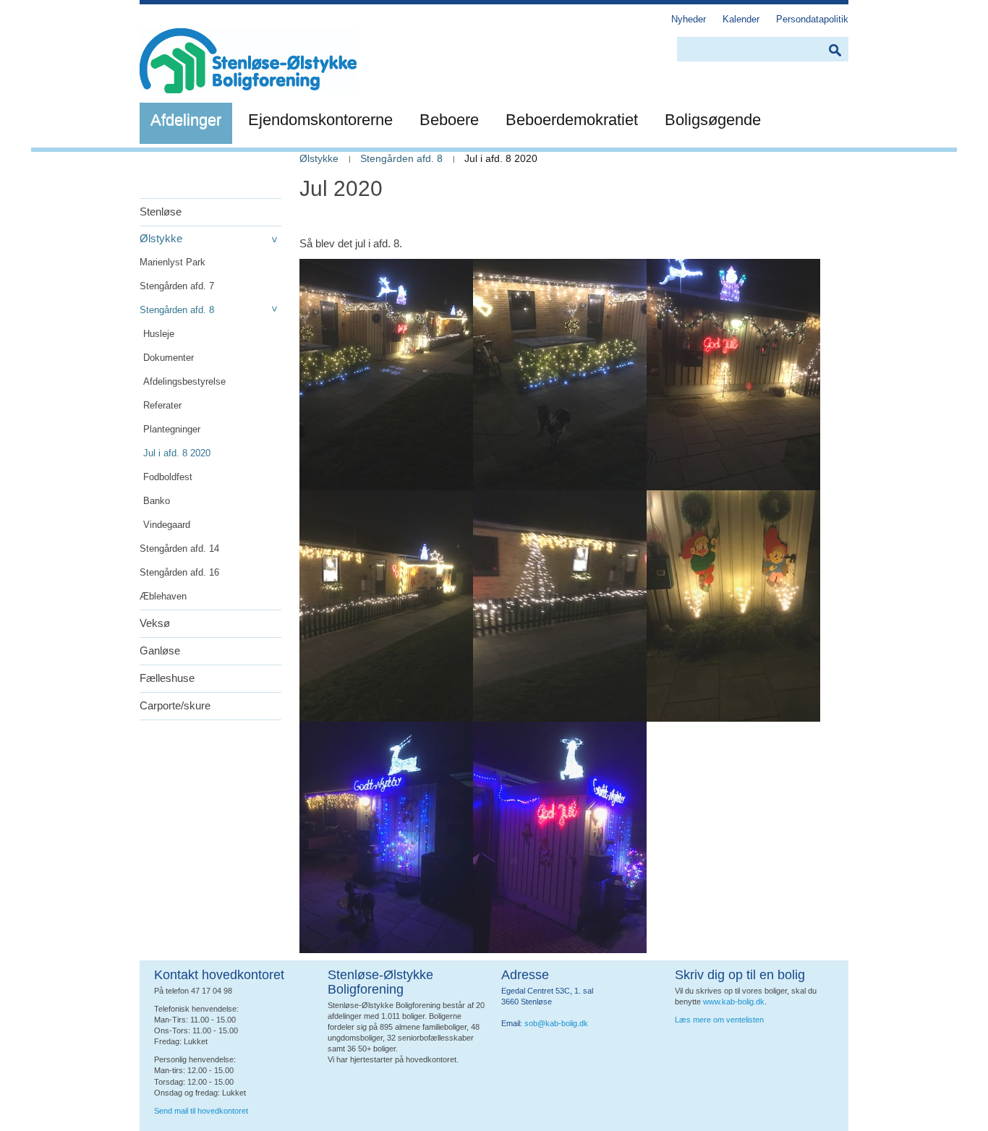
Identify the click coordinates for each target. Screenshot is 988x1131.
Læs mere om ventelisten (719, 1019)
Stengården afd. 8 (177, 309)
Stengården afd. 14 (179, 548)
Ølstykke (161, 238)
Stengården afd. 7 (177, 286)
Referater (162, 405)
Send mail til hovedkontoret (202, 1110)
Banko (156, 500)
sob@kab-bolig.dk (556, 1023)
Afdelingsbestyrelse (184, 381)
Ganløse (160, 650)
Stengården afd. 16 (179, 572)
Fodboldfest (167, 476)
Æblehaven (163, 596)
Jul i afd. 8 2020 (176, 453)
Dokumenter (168, 357)
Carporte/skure (175, 705)
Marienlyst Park (172, 262)
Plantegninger (171, 429)
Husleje (158, 333)
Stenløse (161, 211)
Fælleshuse (167, 678)
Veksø (155, 623)
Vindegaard (166, 524)
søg (834, 50)
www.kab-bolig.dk (734, 1001)
